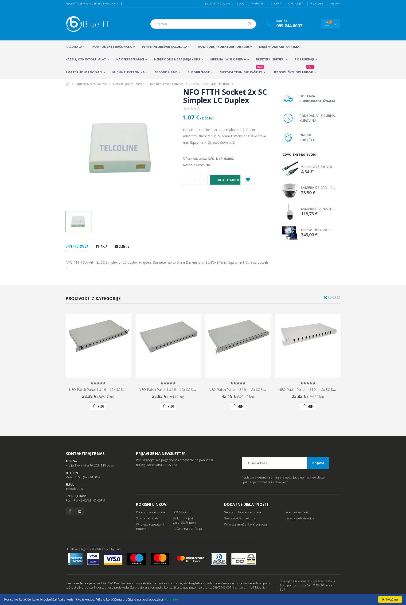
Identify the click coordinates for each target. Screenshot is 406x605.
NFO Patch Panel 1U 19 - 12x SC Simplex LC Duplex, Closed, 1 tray (191, 389)
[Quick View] (94, 406)
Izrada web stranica (300, 518)
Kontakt (317, 3)
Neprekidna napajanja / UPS (177, 59)
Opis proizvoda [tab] (77, 246)
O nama (275, 3)
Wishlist (257, 3)
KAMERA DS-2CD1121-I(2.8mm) (325, 187)
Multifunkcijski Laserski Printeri (184, 520)
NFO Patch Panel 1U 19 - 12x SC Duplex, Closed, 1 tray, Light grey (330, 389)
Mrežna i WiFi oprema (228, 59)
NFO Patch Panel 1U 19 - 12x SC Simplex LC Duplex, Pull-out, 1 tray (122, 389)
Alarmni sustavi (297, 512)
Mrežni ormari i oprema (279, 46)
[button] (330, 24)
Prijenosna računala (150, 512)
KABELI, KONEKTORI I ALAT (86, 59)
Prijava (335, 3)
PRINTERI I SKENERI (270, 59)
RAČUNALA (74, 46)
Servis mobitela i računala (242, 512)
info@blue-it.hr (76, 488)
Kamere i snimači (130, 59)
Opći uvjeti (296, 3)
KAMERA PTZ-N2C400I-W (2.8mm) (327, 208)
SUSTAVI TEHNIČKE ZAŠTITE (241, 70)
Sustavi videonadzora (240, 518)
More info (171, 599)
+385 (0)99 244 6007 (86, 477)
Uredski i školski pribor (293, 70)
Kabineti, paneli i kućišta (166, 84)
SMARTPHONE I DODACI (84, 72)
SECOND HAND (166, 72)
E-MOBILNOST (199, 72)
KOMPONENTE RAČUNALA (112, 46)
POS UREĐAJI (304, 59)
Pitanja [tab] (101, 246)
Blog (240, 3)
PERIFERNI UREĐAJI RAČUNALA (164, 46)
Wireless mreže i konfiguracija (245, 524)
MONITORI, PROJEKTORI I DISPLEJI (223, 46)
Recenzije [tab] (122, 246)
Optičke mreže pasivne (91, 84)
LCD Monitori (182, 512)
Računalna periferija (187, 528)
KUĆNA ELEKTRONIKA (128, 72)
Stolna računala (147, 518)
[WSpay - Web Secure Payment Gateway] (243, 559)
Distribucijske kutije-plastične (209, 84)
